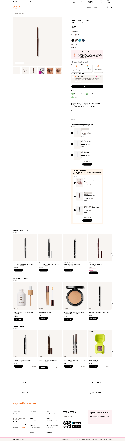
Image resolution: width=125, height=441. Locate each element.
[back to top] (120, 436)
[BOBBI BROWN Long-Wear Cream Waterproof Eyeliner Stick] (75, 347)
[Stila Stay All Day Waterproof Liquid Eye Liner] (50, 348)
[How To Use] (87, 115)
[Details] (87, 111)
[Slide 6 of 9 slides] (58, 70)
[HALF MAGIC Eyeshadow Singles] (100, 347)
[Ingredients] (87, 119)
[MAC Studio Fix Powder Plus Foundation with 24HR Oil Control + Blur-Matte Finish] (75, 299)
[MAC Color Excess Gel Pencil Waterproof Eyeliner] (50, 251)
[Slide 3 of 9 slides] (33, 70)
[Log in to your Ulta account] (107, 7)
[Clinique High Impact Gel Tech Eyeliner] (100, 252)
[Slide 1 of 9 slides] (16, 70)
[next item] (62, 71)
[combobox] (87, 35)
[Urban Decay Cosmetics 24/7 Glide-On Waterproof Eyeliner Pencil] (25, 251)
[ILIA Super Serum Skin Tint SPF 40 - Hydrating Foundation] (25, 299)
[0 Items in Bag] (111, 7)
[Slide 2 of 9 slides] (25, 70)
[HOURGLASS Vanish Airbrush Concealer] (50, 299)
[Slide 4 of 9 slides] (41, 70)
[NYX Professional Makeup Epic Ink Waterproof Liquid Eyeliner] (75, 251)
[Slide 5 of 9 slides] (50, 70)
